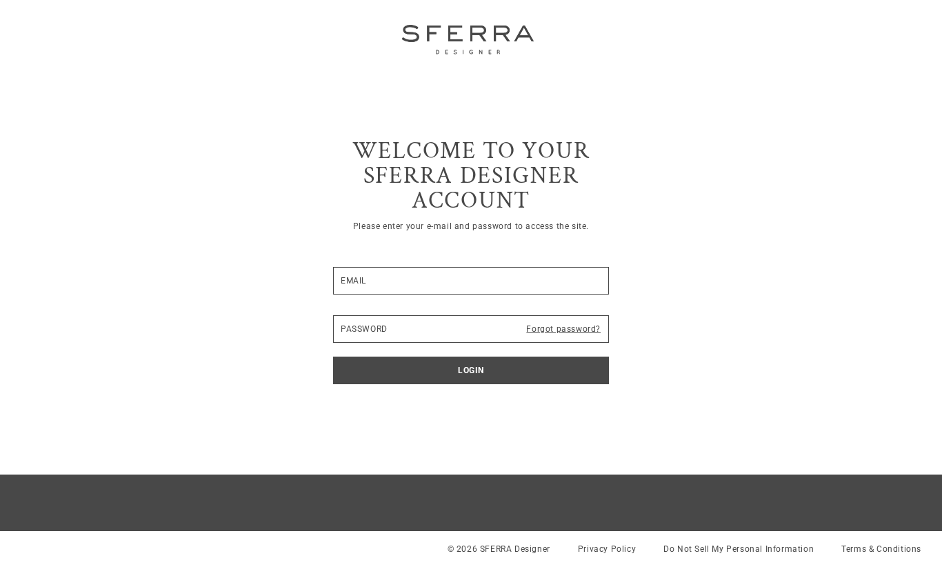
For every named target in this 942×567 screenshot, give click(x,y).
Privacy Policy (607, 549)
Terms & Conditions (881, 549)
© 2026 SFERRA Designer (499, 549)
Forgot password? (563, 329)
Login (471, 370)
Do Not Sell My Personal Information (738, 549)
